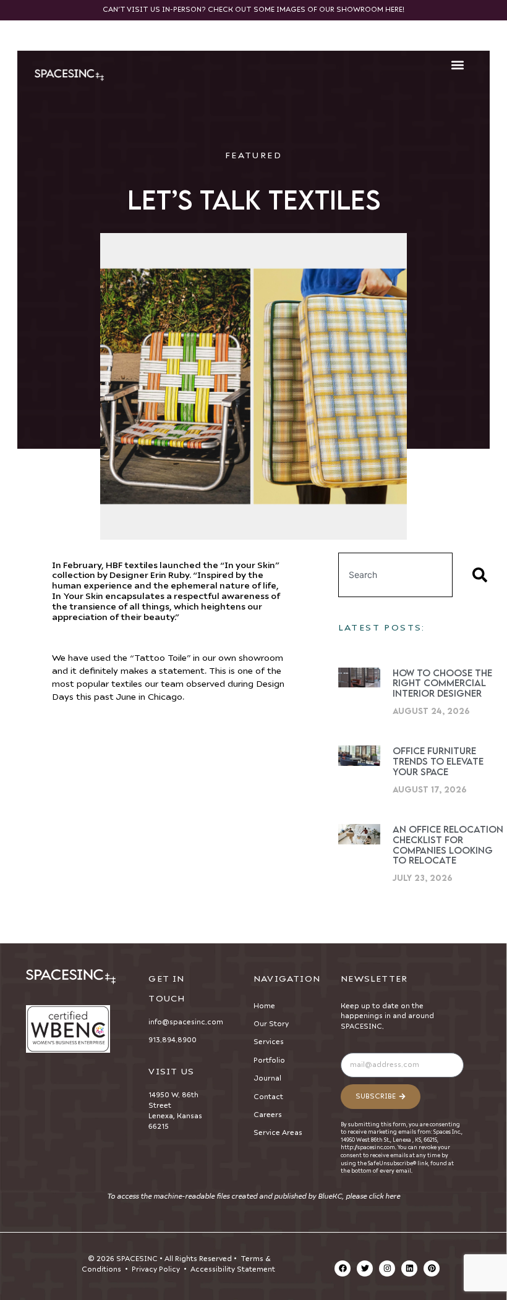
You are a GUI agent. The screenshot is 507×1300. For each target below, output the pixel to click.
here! (394, 9)
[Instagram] (387, 1268)
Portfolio (269, 1060)
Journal (267, 1078)
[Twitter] (365, 1268)
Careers (268, 1114)
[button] (457, 65)
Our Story (271, 1024)
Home (264, 1006)
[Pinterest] (432, 1268)
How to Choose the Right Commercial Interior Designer (442, 683)
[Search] (482, 575)
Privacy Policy (156, 1269)
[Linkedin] (409, 1268)
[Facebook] (342, 1268)
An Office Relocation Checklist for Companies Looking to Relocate (448, 844)
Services (269, 1042)
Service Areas (278, 1132)
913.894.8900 (172, 1040)
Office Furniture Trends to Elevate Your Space (438, 761)
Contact (268, 1097)
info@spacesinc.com (185, 1022)
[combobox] (395, 575)
